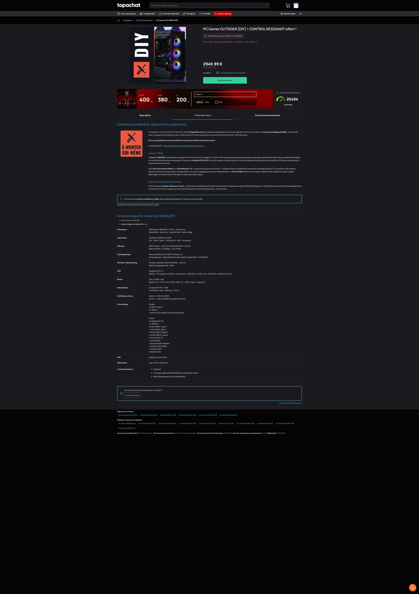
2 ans (146, 224)
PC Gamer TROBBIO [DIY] (127, 423)
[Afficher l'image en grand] (157, 55)
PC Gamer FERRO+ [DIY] (207, 423)
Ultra (207, 102)
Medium (200, 102)
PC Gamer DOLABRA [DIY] (246, 423)
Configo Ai (190, 13)
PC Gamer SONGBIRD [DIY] (285, 423)
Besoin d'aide (289, 13)
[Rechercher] (266, 5)
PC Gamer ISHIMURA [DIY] (187, 415)
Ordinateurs (128, 20)
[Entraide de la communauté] (412, 587)
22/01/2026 (281, 433)
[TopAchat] (128, 5)
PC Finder (207, 13)
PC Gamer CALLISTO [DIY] (208, 415)
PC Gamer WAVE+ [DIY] (168, 415)
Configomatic (149, 13)
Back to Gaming (224, 13)
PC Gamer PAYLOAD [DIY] (188, 423)
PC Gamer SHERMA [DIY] (148, 415)
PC (265, 433)
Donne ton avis (132, 395)
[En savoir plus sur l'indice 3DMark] (278, 93)
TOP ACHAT (228, 433)
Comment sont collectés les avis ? (290, 403)
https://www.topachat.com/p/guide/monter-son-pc (183, 146)
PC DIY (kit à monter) (145, 20)
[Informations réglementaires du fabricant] (133, 369)
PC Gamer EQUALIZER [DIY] (127, 415)
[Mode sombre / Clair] (300, 13)
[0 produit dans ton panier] (288, 5)
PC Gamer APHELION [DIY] (167, 423)
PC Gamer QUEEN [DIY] (265, 423)
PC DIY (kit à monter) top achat (185, 433)
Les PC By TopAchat (170, 13)
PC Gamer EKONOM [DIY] (228, 415)
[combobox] (297, 5)
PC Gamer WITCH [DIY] (226, 423)
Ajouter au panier (225, 80)
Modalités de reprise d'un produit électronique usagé (138, 204)
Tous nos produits (128, 13)
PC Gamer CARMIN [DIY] (126, 428)
